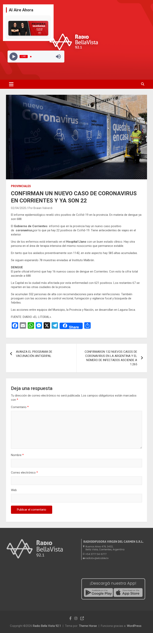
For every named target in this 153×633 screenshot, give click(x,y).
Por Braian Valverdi (40, 208)
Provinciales (21, 186)
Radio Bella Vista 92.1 (47, 626)
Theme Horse (88, 626)
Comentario (20, 407)
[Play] (13, 57)
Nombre (17, 455)
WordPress (134, 626)
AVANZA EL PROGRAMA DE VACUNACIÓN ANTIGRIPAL (34, 354)
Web (14, 490)
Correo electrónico (24, 472)
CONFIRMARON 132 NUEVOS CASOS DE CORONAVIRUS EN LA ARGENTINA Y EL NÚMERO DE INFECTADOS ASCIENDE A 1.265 (111, 358)
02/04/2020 (18, 208)
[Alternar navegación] (11, 84)
